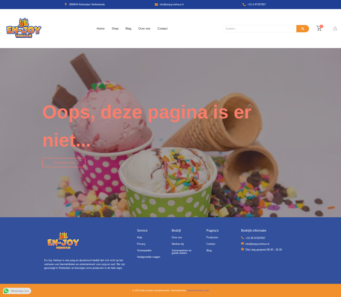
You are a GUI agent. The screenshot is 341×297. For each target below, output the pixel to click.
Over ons (144, 28)
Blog (128, 28)
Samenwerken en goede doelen (181, 251)
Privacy (141, 243)
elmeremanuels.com (198, 290)
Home (101, 28)
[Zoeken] (302, 28)
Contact (162, 28)
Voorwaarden (144, 250)
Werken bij (178, 243)
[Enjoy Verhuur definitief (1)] (63, 241)
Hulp (139, 237)
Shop (115, 28)
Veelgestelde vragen (148, 256)
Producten (212, 237)
